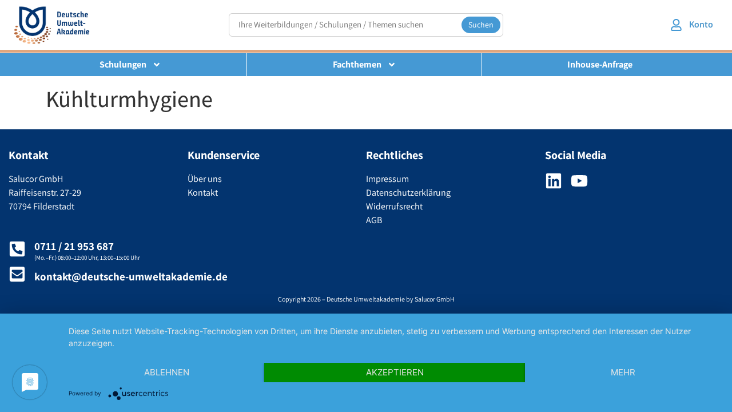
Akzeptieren (395, 372)
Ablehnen (166, 372)
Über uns (205, 179)
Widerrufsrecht (394, 206)
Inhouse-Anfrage (599, 64)
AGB (374, 220)
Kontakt (203, 193)
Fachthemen (357, 64)
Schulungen (123, 64)
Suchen (481, 24)
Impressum (387, 179)
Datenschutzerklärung (408, 193)
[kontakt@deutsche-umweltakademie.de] (17, 274)
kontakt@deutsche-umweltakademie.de (131, 276)
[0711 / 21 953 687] (17, 249)
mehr (623, 372)
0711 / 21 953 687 (74, 246)
